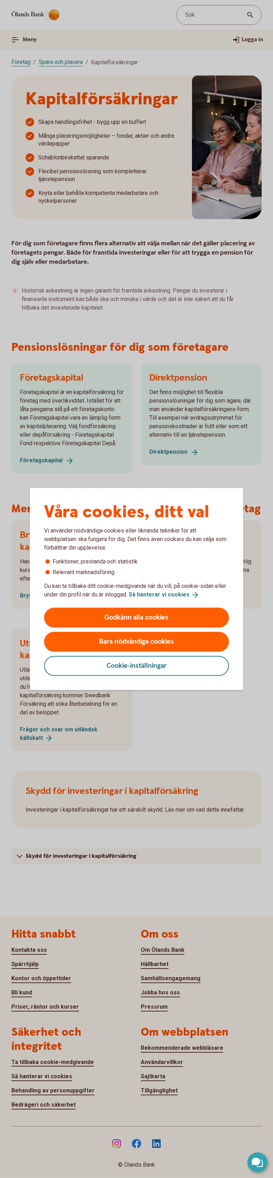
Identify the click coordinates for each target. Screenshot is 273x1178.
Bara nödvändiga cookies (136, 641)
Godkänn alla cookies (136, 617)
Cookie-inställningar (137, 665)
